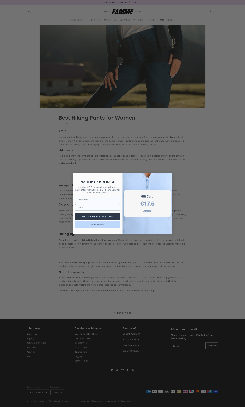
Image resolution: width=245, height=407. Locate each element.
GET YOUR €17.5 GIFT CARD (97, 216)
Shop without (97, 224)
